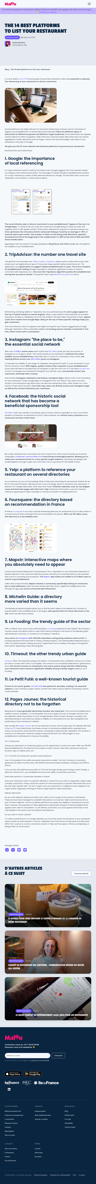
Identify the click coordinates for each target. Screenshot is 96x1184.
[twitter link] (13, 850)
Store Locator (10, 1135)
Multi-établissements (43, 1115)
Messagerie (9, 1131)
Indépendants (40, 1111)
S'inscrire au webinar (47, 12)
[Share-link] (7, 850)
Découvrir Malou (11, 1149)
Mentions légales (40, 1175)
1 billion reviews (39, 261)
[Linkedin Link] (25, 850)
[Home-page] (48, 1037)
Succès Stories (10, 1160)
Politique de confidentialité (60, 1175)
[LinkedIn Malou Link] (9, 1089)
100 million (53, 351)
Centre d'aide (70, 1127)
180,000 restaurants (62, 274)
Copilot (37, 1149)
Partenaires (9, 1153)
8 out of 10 (22, 79)
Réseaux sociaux (11, 1123)
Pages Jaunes (25, 726)
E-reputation (9, 1119)
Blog (7, 69)
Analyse (8, 1127)
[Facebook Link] (19, 850)
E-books (68, 1119)
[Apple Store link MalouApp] (13, 1073)
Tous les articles (81, 873)
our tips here (84, 368)
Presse (7, 1156)
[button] (88, 4)
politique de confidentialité (40, 1060)
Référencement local (13, 1111)
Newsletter (69, 1123)
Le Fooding (51, 628)
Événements (69, 1115)
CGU (74, 1175)
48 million (9, 413)
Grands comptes (41, 1119)
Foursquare (18, 511)
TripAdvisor (50, 261)
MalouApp (39, 1153)
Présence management (14, 1115)
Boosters (38, 1156)
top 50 (13, 728)
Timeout (8, 661)
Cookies (82, 1175)
